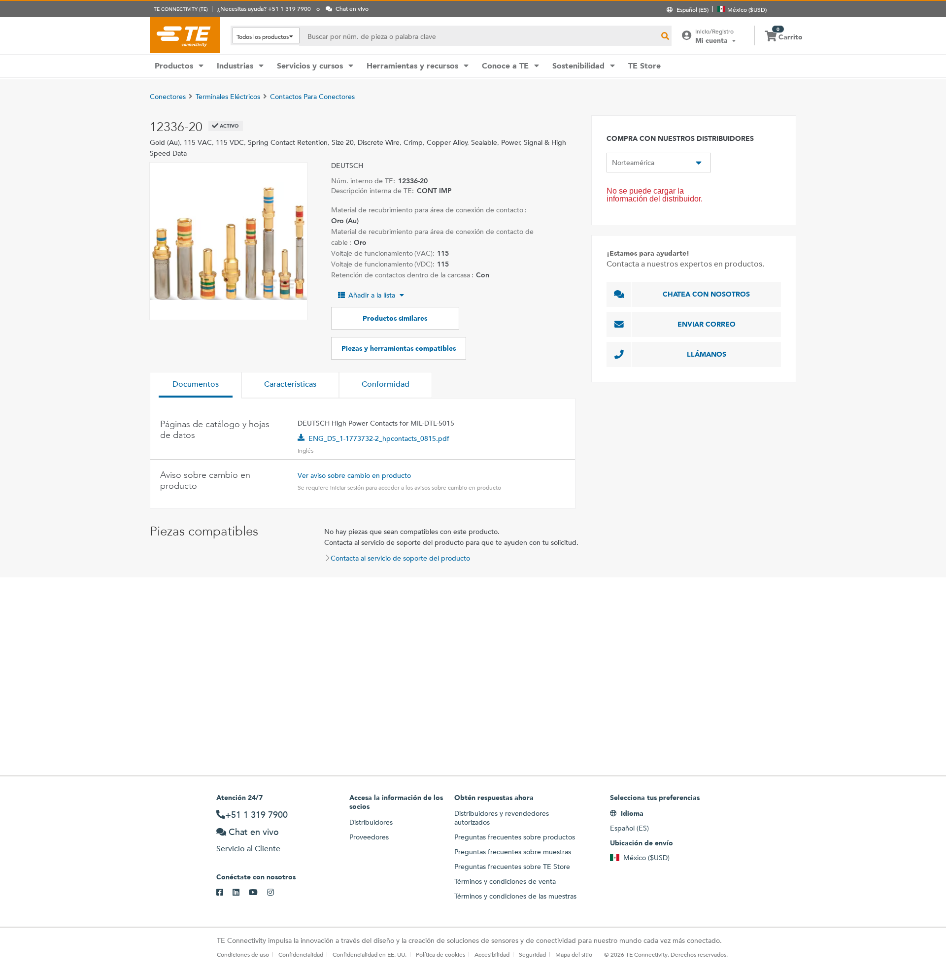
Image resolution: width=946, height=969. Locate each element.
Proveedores (369, 837)
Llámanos (706, 354)
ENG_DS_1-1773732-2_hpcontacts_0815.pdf (378, 438)
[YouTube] (258, 892)
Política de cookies (440, 954)
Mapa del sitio (573, 954)
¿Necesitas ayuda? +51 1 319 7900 (264, 8)
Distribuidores (371, 822)
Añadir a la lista (371, 295)
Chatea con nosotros (706, 294)
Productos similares (395, 318)
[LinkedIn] (241, 892)
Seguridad (532, 954)
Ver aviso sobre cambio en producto (354, 475)
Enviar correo (706, 324)
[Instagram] (275, 892)
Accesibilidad (491, 954)
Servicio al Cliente (248, 848)
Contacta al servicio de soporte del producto (400, 558)
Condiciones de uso (243, 954)
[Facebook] (224, 892)
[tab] (195, 385)
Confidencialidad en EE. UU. (369, 954)
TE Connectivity (185, 35)
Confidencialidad (300, 954)
